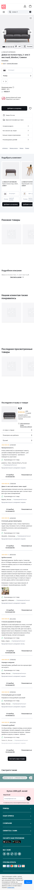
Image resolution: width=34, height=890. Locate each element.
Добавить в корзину (14, 108)
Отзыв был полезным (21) (10, 611)
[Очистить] (30, 12)
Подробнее (5, 60)
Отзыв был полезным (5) (10, 547)
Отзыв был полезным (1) (10, 510)
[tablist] (8, 46)
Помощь (6, 808)
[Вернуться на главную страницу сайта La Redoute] (3, 7)
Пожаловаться (26, 475)
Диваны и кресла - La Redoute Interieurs (14, 778)
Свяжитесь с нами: (10, 831)
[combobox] (17, 431)
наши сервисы (8, 816)
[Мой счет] (25, 6)
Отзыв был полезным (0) (10, 476)
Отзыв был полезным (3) (10, 684)
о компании (7, 823)
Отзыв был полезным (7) (10, 714)
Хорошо (28, 882)
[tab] (3, 46)
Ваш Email (6, 795)
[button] (30, 6)
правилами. (11, 887)
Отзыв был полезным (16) (10, 652)
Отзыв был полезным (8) (10, 751)
